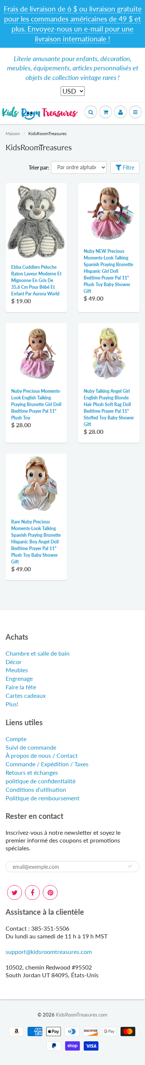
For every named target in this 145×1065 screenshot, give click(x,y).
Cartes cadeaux (26, 695)
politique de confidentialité (40, 780)
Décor (14, 661)
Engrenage (19, 678)
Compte (16, 738)
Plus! (12, 703)
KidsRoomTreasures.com (81, 1015)
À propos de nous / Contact (42, 755)
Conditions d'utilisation (36, 789)
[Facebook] (32, 892)
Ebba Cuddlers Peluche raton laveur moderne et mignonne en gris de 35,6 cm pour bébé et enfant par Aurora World (36, 280)
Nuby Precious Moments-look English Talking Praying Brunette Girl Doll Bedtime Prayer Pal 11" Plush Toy (36, 404)
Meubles (17, 669)
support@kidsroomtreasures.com (49, 951)
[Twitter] (14, 892)
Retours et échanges (32, 772)
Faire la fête (21, 686)
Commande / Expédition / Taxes (47, 763)
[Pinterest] (50, 892)
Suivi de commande (31, 747)
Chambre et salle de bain (38, 653)
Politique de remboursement (43, 797)
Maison (13, 133)
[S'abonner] (130, 866)
